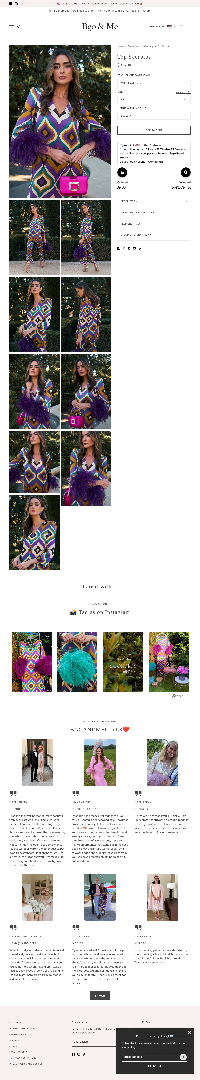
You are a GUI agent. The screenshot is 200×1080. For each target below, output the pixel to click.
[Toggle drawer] (11, 26)
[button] (140, 248)
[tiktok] (22, 4)
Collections (134, 46)
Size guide (15, 1023)
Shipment (15, 1040)
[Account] (181, 26)
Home (120, 46)
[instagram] (16, 4)
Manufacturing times (22, 1028)
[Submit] (183, 1057)
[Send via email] (134, 248)
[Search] (19, 26)
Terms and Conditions (22, 1058)
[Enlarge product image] (60, 121)
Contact (14, 1046)
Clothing (149, 46)
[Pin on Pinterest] (129, 248)
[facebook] (11, 4)
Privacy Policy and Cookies (26, 1064)
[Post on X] (124, 248)
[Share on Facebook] (119, 248)
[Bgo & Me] (100, 27)
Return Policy (17, 1034)
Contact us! (155, 161)
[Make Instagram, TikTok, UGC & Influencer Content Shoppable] (177, 696)
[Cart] (188, 26)
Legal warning (18, 1052)
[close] (189, 1032)
